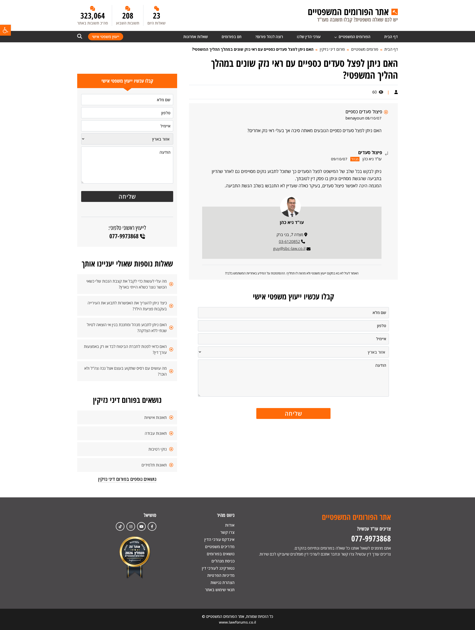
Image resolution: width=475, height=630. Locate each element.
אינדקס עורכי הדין (219, 539)
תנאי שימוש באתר (220, 589)
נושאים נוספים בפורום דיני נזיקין (127, 479)
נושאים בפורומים (221, 554)
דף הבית (391, 36)
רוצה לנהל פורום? (269, 36)
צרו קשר (227, 532)
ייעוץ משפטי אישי (105, 36)
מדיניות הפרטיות (221, 575)
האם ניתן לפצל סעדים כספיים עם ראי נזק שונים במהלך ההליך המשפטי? (252, 49)
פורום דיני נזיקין (332, 49)
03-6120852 (289, 241)
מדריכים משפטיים (220, 546)
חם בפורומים (231, 36)
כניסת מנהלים (223, 561)
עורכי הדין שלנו (309, 36)
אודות (230, 525)
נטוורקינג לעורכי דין (218, 568)
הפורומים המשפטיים (354, 36)
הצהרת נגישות (223, 582)
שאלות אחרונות (195, 36)
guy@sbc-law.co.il (289, 248)
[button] (5, 30)
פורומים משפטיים (364, 49)
